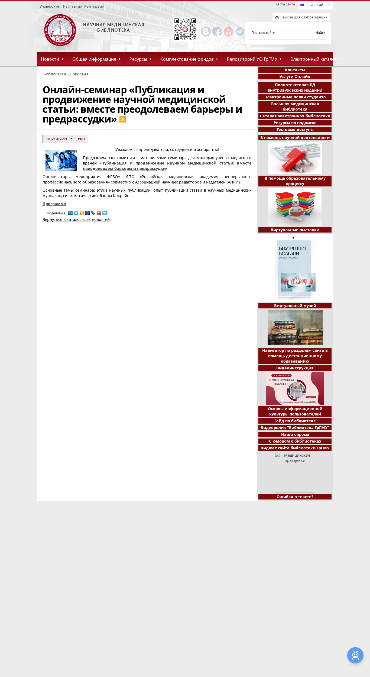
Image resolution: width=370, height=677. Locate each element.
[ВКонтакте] (70, 211)
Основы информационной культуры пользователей (295, 411)
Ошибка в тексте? (295, 496)
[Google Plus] (99, 211)
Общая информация (94, 59)
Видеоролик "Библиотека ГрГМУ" (295, 427)
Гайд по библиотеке (295, 420)
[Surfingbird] (105, 211)
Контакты (295, 69)
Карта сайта (285, 4)
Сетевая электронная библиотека (295, 115)
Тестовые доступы (295, 129)
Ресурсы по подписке (295, 122)
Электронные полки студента (295, 96)
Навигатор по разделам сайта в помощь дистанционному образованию (295, 356)
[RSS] (122, 119)
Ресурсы (138, 59)
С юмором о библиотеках (295, 441)
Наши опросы (295, 434)
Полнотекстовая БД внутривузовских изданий (295, 87)
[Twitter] (76, 211)
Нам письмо (94, 6)
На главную (72, 6)
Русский (316, 5)
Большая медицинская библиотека (295, 106)
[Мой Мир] (87, 211)
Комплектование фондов (187, 59)
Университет (50, 6)
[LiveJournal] (93, 211)
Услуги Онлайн (295, 76)
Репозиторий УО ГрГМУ (252, 59)
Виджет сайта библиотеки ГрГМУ (295, 447)
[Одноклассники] (82, 211)
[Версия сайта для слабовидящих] (301, 19)
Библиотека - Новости (64, 73)
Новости (50, 59)
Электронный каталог (314, 59)
